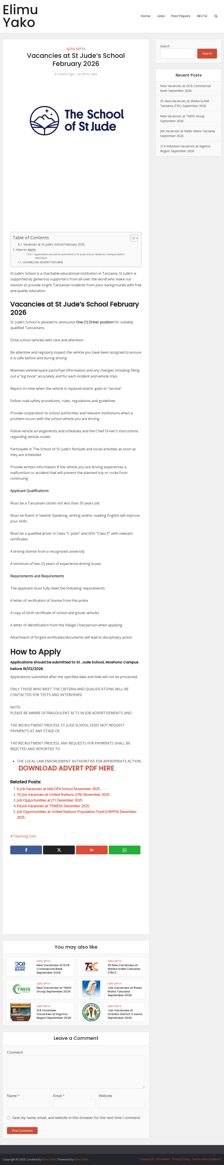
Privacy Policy (181, 1159)
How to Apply (26, 250)
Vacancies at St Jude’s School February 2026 (54, 244)
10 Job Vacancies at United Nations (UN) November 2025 (63, 794)
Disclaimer (163, 1159)
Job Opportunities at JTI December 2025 (49, 800)
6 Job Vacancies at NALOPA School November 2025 (58, 788)
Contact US (147, 1159)
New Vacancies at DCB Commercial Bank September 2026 (53, 969)
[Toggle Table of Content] (132, 238)
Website (105, 1095)
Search (165, 46)
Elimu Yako (20, 16)
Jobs (161, 16)
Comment (15, 1052)
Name (13, 1095)
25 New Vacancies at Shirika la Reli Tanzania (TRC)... (124, 969)
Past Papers (180, 16)
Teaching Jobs (24, 836)
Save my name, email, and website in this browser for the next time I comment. (76, 1117)
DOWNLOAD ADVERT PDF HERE (43, 262)
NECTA (202, 16)
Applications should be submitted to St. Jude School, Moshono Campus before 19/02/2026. (79, 256)
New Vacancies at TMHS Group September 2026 (54, 990)
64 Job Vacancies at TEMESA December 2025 (53, 805)
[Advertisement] (76, 194)
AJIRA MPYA (76, 48)
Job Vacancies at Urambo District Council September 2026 (125, 1014)
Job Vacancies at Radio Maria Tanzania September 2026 (125, 991)
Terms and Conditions (206, 1159)
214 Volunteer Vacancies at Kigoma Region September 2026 (54, 1014)
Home (145, 16)
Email (59, 1095)
